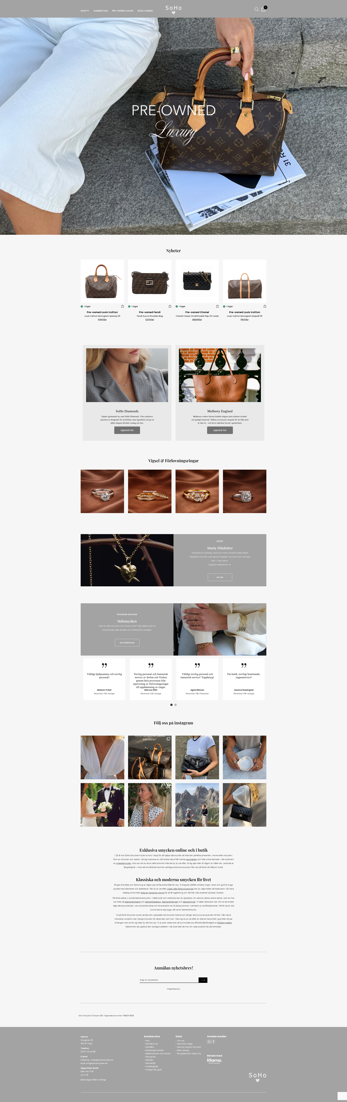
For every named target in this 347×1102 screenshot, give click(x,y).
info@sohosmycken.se (96, 1063)
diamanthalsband (153, 902)
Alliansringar (150, 491)
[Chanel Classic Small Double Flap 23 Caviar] (217, 306)
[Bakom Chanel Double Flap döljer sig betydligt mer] (244, 805)
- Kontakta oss (151, 1043)
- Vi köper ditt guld (152, 1069)
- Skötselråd (149, 1063)
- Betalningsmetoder (154, 1050)
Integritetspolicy (173, 989)
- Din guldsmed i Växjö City (188, 1053)
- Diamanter (150, 1056)
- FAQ (146, 1040)
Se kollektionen (127, 642)
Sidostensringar (197, 491)
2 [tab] (175, 705)
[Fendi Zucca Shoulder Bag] (169, 306)
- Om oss (180, 1040)
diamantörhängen (170, 902)
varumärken (191, 859)
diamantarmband (132, 902)
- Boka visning (182, 1050)
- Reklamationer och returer (157, 1053)
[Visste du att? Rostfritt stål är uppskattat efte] (150, 805)
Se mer (220, 577)
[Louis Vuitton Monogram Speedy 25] (122, 306)
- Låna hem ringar (184, 1043)
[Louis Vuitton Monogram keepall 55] (264, 306)
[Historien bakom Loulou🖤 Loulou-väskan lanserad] (197, 757)
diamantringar (189, 902)
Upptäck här (127, 430)
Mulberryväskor (225, 923)
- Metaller (148, 1060)
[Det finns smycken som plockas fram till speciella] (244, 757)
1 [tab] (171, 705)
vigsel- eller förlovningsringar (180, 889)
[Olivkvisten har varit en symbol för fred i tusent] (102, 757)
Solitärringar (102, 491)
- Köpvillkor (149, 1047)
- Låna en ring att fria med (188, 1047)
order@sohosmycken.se (102, 1060)
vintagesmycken (123, 863)
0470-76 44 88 (88, 1051)
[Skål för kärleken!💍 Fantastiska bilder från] (102, 805)
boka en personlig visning (152, 893)
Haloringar (244, 491)
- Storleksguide (151, 1066)
